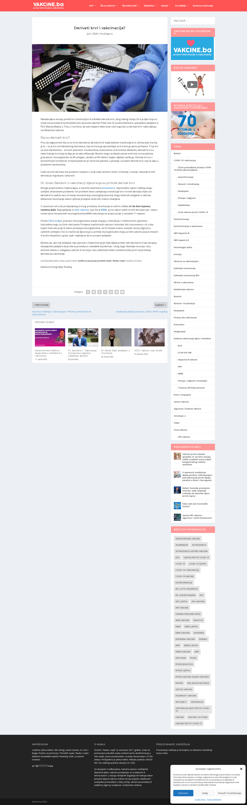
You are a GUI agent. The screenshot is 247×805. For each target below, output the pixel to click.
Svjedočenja (184, 205)
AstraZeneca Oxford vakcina (192, 551)
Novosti (178, 296)
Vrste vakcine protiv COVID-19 (193, 212)
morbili (203, 639)
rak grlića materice (198, 683)
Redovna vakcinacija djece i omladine (192, 338)
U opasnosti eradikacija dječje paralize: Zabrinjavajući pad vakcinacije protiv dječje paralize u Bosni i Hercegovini (197, 476)
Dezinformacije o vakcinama (188, 226)
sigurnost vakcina (186, 695)
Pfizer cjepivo (183, 670)
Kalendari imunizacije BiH (186, 275)
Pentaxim (181, 658)
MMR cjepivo (191, 626)
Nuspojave (183, 191)
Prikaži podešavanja (229, 793)
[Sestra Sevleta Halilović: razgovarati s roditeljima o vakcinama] (50, 337)
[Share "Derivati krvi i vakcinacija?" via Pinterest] (105, 292)
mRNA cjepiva (191, 645)
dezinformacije (184, 582)
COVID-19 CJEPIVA (197, 563)
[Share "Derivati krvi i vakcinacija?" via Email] (122, 292)
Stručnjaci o (106, 33)
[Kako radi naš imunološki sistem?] (177, 505)
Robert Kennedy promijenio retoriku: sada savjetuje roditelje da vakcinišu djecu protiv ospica (196, 492)
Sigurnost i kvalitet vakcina (187, 408)
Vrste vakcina (180, 429)
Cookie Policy (200, 799)
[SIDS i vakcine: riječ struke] (149, 337)
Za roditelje (180, 6)
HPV (91, 6)
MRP (197, 651)
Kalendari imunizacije (184, 268)
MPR (178, 645)
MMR (104, 209)
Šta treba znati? (129, 6)
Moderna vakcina (185, 639)
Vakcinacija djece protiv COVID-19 (193, 709)
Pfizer (193, 658)
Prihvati (183, 793)
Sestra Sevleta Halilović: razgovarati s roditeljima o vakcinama (48, 353)
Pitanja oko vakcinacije (185, 317)
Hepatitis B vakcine (187, 359)
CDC (50, 220)
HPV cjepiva (181, 601)
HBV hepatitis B (181, 233)
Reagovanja (180, 331)
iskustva (198, 620)
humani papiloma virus (188, 614)
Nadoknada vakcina (184, 289)
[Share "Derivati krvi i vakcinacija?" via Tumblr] (99, 292)
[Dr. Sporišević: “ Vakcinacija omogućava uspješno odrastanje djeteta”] (83, 337)
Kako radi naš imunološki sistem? (195, 505)
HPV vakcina (198, 601)
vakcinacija (197, 702)
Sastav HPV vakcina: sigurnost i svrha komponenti (197, 516)
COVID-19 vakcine (185, 576)
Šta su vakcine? (107, 6)
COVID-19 (180, 563)
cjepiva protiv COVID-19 (196, 557)
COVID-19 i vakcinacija (185, 160)
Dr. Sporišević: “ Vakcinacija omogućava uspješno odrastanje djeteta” (82, 353)
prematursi (108, 188)
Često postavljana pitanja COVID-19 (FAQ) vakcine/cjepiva (193, 168)
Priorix (179, 683)
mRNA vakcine (183, 651)
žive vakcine (82, 209)
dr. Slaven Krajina (185, 595)
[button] (241, 768)
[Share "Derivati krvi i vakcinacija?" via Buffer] (116, 292)
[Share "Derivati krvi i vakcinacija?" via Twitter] (94, 292)
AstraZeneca (199, 545)
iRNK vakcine (182, 620)
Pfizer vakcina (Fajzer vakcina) (192, 676)
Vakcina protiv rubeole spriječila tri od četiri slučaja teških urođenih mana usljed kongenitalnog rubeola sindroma (196, 459)
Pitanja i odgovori (187, 198)
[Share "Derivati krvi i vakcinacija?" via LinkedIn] (111, 292)
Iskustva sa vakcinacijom (186, 261)
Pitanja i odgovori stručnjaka (192, 380)
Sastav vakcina (181, 401)
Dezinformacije (185, 177)
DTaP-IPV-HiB (184, 352)
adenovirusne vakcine (188, 538)
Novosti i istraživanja (188, 184)
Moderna (199, 632)
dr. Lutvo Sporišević (187, 588)
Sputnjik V (181, 702)
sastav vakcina (184, 689)
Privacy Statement (214, 799)
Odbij (205, 793)
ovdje (58, 220)
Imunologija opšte (183, 247)
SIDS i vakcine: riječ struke (148, 350)
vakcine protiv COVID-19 (189, 723)
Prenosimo (179, 324)
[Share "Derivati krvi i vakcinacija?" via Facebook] (88, 292)
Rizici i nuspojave (182, 394)
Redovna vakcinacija (203, 6)
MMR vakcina (183, 632)
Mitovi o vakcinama (183, 282)
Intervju (178, 254)
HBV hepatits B (181, 240)
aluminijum (182, 545)
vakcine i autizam (197, 717)
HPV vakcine (184, 436)
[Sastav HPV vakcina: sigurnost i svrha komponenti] (177, 517)
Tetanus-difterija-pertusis (191, 387)
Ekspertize (149, 6)
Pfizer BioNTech (184, 664)
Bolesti (164, 6)
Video (176, 422)
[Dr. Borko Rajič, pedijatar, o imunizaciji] (116, 337)
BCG (180, 345)
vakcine (180, 717)
